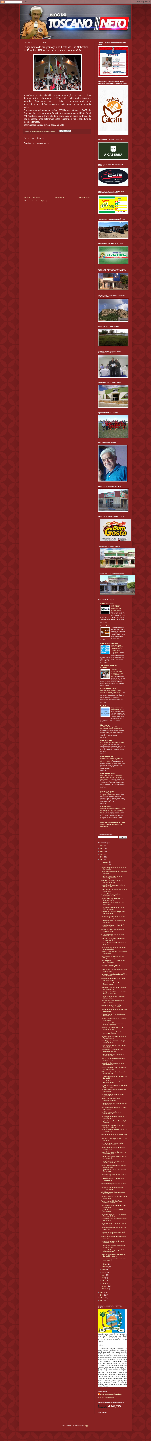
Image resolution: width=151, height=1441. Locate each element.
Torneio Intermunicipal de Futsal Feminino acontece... (111, 1202)
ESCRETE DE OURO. (107, 603)
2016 (102, 1292)
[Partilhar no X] (65, 131)
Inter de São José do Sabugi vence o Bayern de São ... (113, 1059)
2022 (102, 846)
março (104, 1283)
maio (103, 1278)
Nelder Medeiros (105, 807)
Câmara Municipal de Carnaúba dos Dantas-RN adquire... (113, 1032)
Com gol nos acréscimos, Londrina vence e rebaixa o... (112, 1161)
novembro (105, 865)
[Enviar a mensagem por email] (60, 131)
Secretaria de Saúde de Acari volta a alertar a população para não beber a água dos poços (112, 810)
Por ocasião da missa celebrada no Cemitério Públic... (112, 1242)
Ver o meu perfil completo (106, 1397)
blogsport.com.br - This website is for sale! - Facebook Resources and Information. (112, 824)
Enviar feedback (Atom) (39, 201)
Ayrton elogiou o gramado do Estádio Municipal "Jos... (113, 935)
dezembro (105, 862)
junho (104, 1275)
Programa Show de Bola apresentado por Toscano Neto (113, 988)
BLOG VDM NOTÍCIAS (107, 774)
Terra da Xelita (105, 626)
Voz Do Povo (104, 706)
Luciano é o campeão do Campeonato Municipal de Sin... (113, 1215)
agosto (104, 1269)
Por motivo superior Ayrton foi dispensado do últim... (110, 966)
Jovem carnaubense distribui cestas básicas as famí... (112, 997)
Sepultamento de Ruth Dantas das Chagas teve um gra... (112, 957)
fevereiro (105, 1286)
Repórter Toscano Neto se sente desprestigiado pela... (111, 877)
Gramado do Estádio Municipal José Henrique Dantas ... (113, 912)
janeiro (104, 1289)
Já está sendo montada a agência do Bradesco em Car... (113, 1246)
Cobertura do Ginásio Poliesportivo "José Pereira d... (112, 1055)
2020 (102, 851)
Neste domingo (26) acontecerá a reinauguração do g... (112, 1023)
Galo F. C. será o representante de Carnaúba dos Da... (112, 881)
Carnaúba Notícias (106, 756)
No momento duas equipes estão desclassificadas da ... (112, 1144)
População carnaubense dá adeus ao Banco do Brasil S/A (113, 992)
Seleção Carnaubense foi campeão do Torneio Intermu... (113, 1037)
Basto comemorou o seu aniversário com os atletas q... (113, 917)
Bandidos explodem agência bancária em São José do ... (113, 1068)
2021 (102, 848)
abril (103, 1280)
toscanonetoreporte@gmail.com (111, 1394)
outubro (104, 1264)
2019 (102, 854)
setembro (105, 1267)
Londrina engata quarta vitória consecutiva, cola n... (111, 1112)
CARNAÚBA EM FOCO (108, 689)
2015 (102, 1295)
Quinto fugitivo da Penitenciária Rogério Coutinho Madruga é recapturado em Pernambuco (117, 648)
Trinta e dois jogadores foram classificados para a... (110, 1099)
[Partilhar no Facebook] (67, 131)
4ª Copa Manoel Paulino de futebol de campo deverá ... (113, 1090)
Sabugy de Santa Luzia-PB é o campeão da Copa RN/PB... (111, 1006)
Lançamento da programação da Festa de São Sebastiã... (113, 1250)
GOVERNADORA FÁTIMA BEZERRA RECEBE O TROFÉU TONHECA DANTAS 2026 (117, 673)
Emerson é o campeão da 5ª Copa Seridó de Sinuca (112, 1028)
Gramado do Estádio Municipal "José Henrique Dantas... (113, 1081)
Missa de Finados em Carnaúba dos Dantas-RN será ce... (113, 1255)
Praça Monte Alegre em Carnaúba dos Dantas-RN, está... (113, 1153)
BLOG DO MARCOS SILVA (109, 643)
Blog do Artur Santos (107, 791)
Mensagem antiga (84, 197)
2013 (102, 1300)
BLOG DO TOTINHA (106, 741)
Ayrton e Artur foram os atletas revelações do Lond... (111, 894)
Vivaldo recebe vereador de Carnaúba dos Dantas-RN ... (113, 1019)
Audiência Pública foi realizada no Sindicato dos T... (112, 899)
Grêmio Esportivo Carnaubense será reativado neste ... (113, 930)
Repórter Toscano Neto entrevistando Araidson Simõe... (113, 939)
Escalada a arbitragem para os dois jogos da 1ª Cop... (112, 1095)
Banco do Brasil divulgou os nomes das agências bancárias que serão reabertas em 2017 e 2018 (112, 759)
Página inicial (59, 197)
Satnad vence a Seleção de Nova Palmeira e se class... (112, 1050)
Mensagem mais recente (32, 197)
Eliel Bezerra (104, 725)
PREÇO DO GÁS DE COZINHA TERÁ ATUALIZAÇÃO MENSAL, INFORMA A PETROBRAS (111, 777)
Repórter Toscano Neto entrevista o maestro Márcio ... (112, 983)
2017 (102, 860)
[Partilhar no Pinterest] (69, 131)
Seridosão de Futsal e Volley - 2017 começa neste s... (112, 926)
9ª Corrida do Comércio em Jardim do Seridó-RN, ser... (113, 1072)
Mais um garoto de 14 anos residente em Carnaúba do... (113, 961)
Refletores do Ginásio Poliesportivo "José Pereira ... (112, 1179)
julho (103, 1272)
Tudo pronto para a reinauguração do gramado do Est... (113, 948)
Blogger (86, 1426)
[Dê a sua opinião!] (63, 131)
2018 (102, 857)
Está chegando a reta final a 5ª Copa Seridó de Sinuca (113, 1041)
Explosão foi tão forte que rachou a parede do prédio (112, 1064)
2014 (102, 1298)
